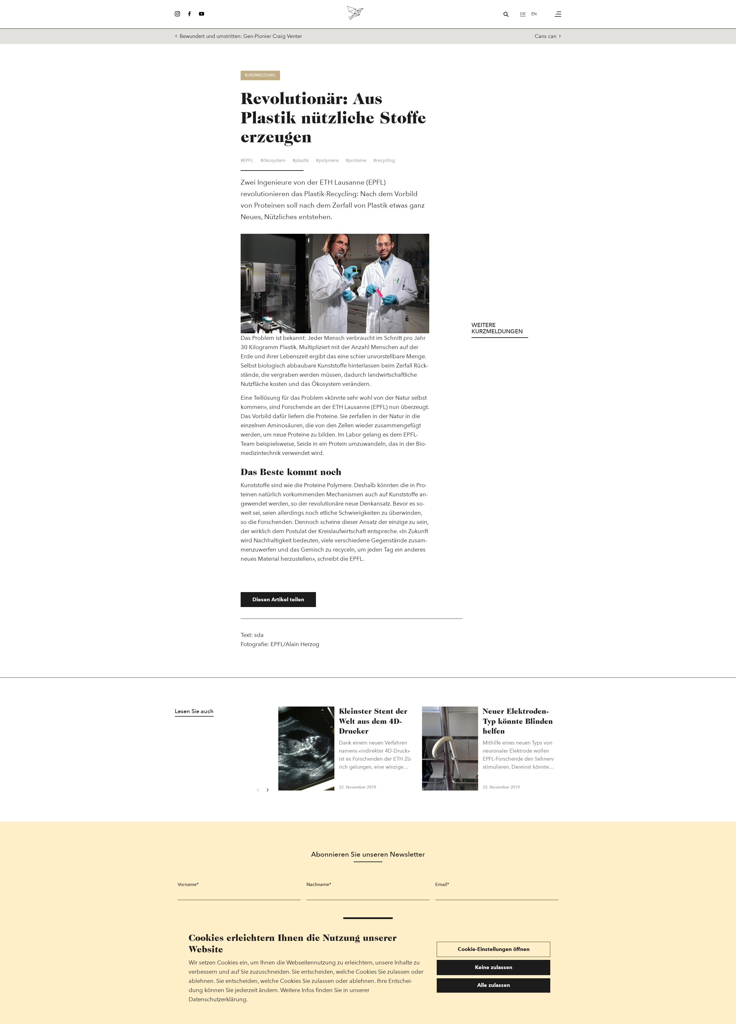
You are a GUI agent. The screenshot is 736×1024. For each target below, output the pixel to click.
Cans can (545, 36)
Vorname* (188, 884)
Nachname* (318, 884)
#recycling (384, 160)
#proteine (356, 160)
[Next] (267, 790)
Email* (442, 884)
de (523, 14)
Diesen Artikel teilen (278, 599)
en (534, 14)
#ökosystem (272, 160)
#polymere (327, 160)
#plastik (301, 160)
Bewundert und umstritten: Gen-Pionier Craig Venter (241, 36)
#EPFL (247, 160)
